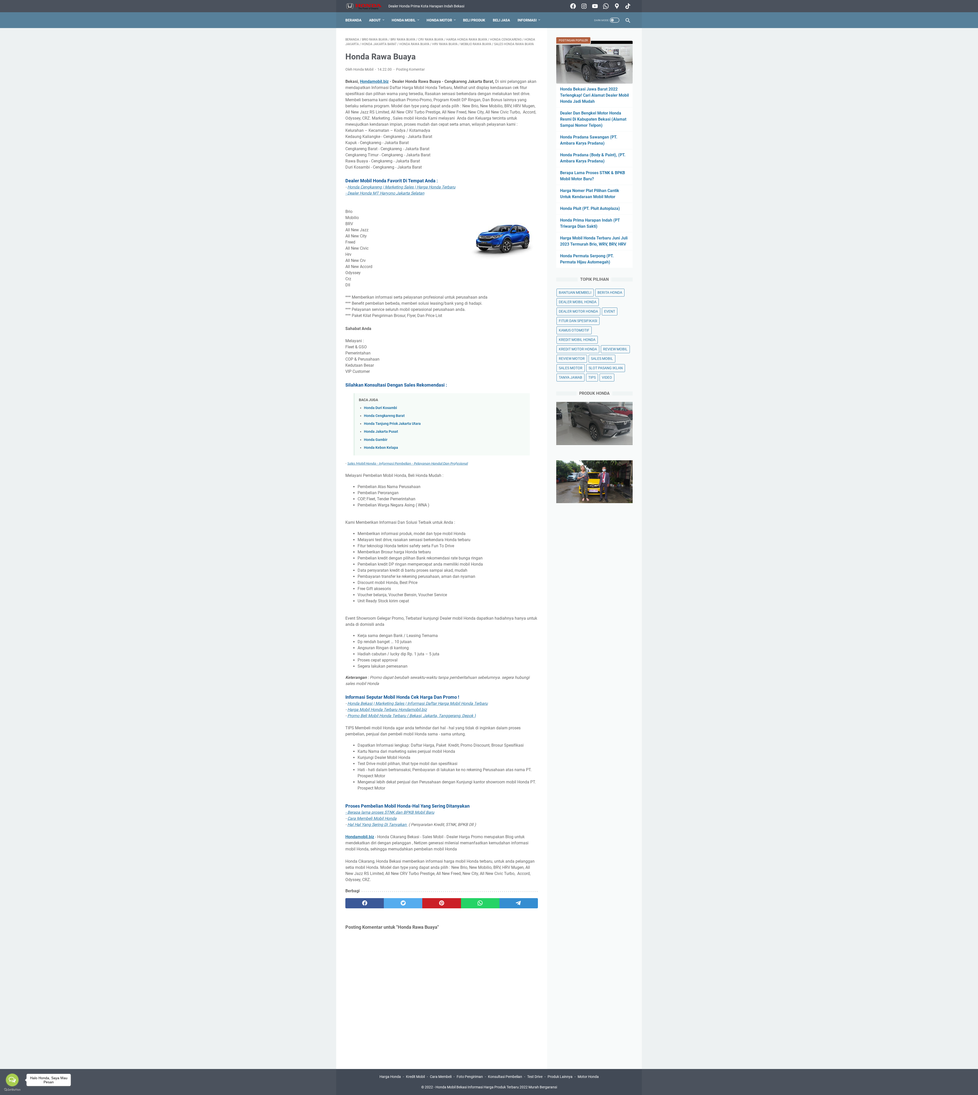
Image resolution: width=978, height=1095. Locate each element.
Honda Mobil (404, 20)
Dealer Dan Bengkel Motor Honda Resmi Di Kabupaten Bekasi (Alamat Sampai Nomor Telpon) (593, 119)
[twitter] (403, 903)
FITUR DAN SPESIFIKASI (578, 321)
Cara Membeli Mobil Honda (372, 818)
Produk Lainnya (560, 1077)
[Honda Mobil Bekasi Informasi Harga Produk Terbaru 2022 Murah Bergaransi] (366, 6)
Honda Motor (439, 20)
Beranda (353, 20)
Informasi (527, 20)
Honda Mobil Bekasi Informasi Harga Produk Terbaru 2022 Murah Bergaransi (496, 1087)
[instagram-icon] (583, 6)
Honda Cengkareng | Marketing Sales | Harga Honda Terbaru (401, 187)
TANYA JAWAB (570, 377)
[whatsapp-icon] (605, 6)
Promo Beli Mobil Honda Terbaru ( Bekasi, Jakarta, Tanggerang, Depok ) (411, 715)
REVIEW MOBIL (615, 349)
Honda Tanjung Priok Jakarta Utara (392, 424)
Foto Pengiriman (470, 1077)
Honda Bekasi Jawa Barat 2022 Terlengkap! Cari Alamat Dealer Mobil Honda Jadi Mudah (594, 95)
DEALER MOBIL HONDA (577, 302)
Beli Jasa (501, 20)
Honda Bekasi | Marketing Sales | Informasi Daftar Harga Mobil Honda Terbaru (417, 703)
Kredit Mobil (415, 1077)
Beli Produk (474, 20)
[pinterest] (441, 903)
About (375, 20)
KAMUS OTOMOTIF (574, 330)
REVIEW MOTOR (572, 358)
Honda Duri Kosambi (380, 408)
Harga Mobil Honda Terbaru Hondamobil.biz (387, 709)
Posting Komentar (410, 69)
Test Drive (534, 1077)
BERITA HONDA (609, 292)
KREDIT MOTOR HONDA (578, 349)
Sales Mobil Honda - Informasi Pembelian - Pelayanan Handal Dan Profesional (407, 464)
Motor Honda (588, 1077)
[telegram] (518, 903)
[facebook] (364, 903)
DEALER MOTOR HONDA (578, 311)
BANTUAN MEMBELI (575, 292)
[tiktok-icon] (627, 6)
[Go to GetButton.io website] (12, 1089)
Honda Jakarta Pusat (381, 431)
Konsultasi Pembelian (505, 1077)
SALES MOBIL (602, 358)
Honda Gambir (375, 440)
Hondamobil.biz (374, 81)
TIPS (592, 377)
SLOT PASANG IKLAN (606, 368)
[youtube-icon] (594, 6)
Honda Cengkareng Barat (384, 416)
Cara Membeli (441, 1077)
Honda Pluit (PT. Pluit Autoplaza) (590, 208)
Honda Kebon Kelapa (381, 447)
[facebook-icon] (572, 6)
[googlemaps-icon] (616, 6)
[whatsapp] (480, 903)
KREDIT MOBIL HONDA (577, 340)
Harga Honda (390, 1077)
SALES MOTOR (570, 368)
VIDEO (607, 377)
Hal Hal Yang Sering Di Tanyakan (377, 824)
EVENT (609, 311)
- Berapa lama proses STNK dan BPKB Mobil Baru (389, 812)
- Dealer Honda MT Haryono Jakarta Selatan (384, 193)
